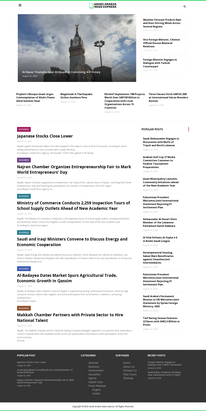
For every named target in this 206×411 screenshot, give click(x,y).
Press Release (97, 385)
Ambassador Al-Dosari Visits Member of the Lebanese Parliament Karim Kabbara (160, 222)
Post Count (130, 374)
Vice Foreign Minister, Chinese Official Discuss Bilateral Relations (161, 43)
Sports (93, 378)
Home (126, 362)
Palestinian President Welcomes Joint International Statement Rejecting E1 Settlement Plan (161, 202)
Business (94, 366)
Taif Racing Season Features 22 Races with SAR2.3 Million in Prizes (161, 321)
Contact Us (130, 370)
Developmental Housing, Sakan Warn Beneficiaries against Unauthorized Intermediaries (158, 257)
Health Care (96, 382)
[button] (184, 6)
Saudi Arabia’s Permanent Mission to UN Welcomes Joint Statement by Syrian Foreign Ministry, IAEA (161, 301)
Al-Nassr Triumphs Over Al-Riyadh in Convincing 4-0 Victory (61, 72)
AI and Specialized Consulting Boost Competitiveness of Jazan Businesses (45, 371)
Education (95, 374)
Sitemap (128, 378)
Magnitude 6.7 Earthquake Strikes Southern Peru (76, 95)
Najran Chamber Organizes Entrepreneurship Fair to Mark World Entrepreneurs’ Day (45, 381)
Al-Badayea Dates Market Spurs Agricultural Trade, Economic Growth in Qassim (67, 278)
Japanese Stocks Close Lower (45, 136)
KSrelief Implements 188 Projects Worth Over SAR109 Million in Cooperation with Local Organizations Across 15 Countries (125, 100)
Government (96, 370)
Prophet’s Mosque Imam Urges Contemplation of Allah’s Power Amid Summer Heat (35, 97)
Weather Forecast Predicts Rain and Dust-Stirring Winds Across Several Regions (162, 23)
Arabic (96, 393)
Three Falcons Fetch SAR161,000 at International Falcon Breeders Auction (168, 97)
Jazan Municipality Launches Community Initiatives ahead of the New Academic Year (161, 182)
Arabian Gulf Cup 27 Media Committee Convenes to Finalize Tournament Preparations (159, 162)
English (96, 389)
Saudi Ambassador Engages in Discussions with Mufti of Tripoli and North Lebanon (161, 142)
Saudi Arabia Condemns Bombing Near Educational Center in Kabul (164, 373)
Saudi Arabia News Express (101, 406)
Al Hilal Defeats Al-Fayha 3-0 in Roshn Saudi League (160, 239)
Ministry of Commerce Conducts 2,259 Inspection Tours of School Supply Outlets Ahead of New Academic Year (73, 205)
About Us (129, 366)
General (93, 362)
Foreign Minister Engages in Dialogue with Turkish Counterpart (160, 63)
